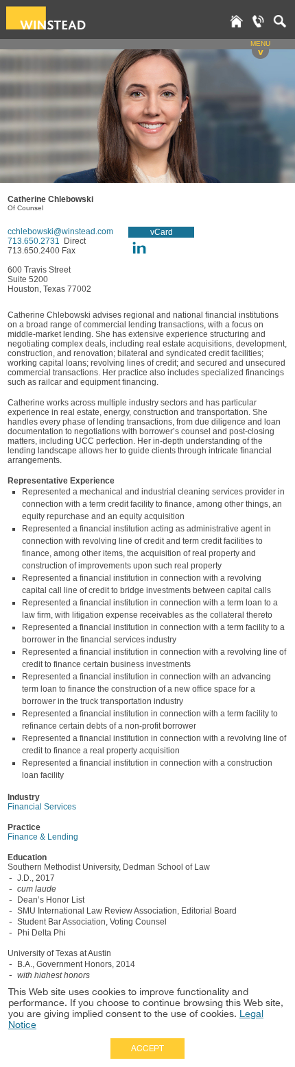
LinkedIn (138, 248)
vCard (161, 232)
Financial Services (42, 807)
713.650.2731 (35, 241)
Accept (147, 1048)
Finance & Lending (43, 837)
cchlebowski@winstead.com (60, 231)
